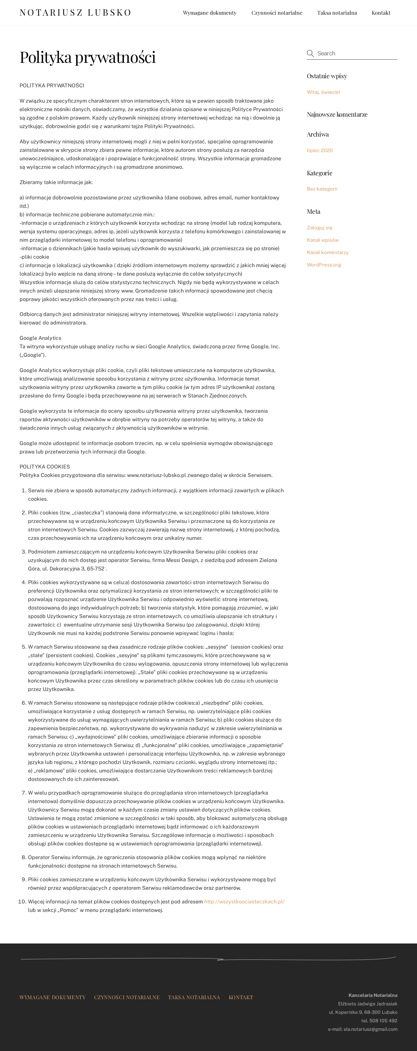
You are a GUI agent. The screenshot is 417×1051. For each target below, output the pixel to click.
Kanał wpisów (323, 240)
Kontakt (381, 12)
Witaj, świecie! (323, 92)
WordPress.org (324, 264)
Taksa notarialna (337, 12)
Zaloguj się (320, 227)
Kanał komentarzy (328, 252)
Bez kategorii (322, 189)
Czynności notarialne (277, 12)
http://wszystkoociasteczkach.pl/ (244, 902)
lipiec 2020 (320, 150)
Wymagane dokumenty (210, 12)
